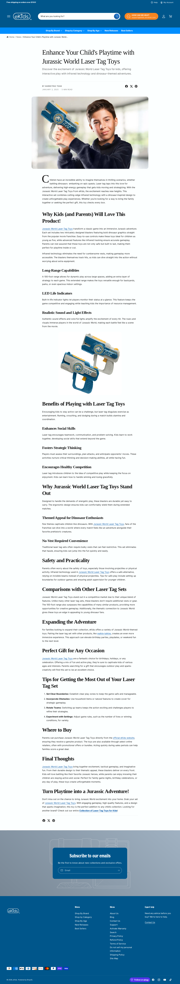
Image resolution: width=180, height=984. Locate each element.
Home (11, 37)
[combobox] (79, 16)
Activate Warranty (118, 928)
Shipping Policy (117, 954)
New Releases (81, 924)
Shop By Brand (53, 30)
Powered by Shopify (25, 980)
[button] (8, 16)
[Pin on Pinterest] (136, 86)
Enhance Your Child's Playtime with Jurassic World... (45, 37)
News (18, 37)
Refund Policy (116, 940)
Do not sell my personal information (121, 949)
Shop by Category (73, 30)
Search (113, 932)
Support (114, 924)
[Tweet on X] (131, 86)
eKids (15, 980)
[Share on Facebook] (126, 86)
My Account (168, 2)
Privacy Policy (116, 936)
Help (156, 2)
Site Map (114, 958)
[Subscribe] (119, 870)
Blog (112, 917)
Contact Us (115, 921)
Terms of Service (118, 943)
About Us (114, 913)
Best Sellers (80, 928)
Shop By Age (93, 30)
